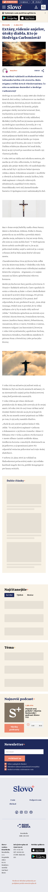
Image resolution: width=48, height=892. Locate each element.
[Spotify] (31, 813)
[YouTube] (25, 813)
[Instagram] (21, 813)
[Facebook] (16, 813)
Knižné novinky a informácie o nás (20, 769)
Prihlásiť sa (14, 758)
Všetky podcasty (14, 728)
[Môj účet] (36, 7)
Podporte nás (35, 800)
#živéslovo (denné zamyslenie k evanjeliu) (23, 767)
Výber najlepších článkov (17, 764)
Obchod (12, 804)
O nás (12, 800)
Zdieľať (37, 71)
